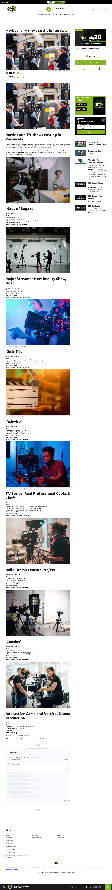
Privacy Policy (59, 867)
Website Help (60, 837)
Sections (4, 2)
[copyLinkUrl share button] (18, 73)
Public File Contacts (11, 846)
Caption (66, 68)
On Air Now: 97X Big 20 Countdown (91, 43)
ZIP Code (79, 124)
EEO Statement (10, 843)
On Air (50, 14)
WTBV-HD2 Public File (12, 849)
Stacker (47, 738)
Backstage (21, 152)
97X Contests (94, 206)
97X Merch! (67, 14)
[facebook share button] (7, 73)
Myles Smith (55, 10)
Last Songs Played (42, 14)
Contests (55, 14)
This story (9, 738)
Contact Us (9, 837)
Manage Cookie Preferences (12, 869)
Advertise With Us (36, 837)
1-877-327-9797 (91, 62)
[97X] (56, 2)
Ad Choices (81, 867)
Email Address (86, 124)
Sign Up (90, 132)
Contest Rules (9, 840)
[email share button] (14, 73)
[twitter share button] (10, 73)
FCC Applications (10, 852)
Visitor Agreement (50, 867)
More (72, 14)
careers (91, 867)
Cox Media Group (12, 867)
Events (60, 14)
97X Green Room (95, 183)
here (25, 224)
